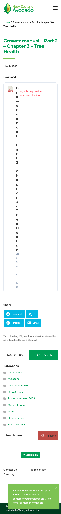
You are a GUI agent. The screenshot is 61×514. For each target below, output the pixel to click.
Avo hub (36, 494)
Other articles (16, 418)
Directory (8, 474)
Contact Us (10, 469)
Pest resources (17, 424)
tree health (15, 340)
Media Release (17, 405)
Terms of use (38, 469)
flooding (14, 336)
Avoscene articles (18, 385)
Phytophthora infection (31, 336)
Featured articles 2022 (21, 398)
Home (6, 22)
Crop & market (16, 392)
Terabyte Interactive (28, 510)
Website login (30, 454)
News (11, 411)
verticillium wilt (30, 340)
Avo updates (15, 372)
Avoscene (14, 378)
